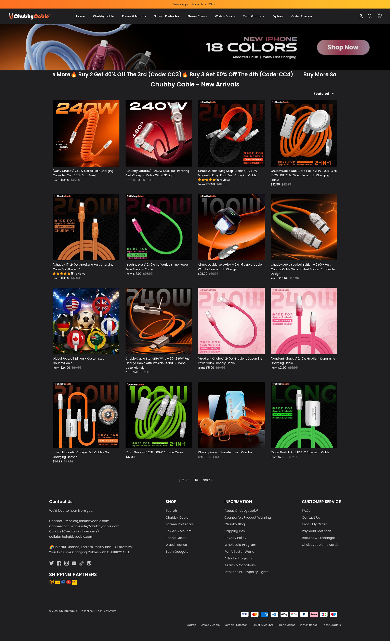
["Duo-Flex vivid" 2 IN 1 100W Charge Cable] (159, 415)
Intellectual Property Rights (246, 572)
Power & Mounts (134, 16)
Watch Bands (225, 16)
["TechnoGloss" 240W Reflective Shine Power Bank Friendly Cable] (159, 227)
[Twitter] (51, 563)
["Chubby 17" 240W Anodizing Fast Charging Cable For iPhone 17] (86, 227)
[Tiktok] (81, 563)
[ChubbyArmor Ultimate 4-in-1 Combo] (231, 415)
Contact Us (311, 517)
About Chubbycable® (241, 510)
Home (80, 16)
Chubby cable (103, 16)
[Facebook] (59, 563)
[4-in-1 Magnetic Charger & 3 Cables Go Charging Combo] (86, 415)
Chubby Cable (177, 517)
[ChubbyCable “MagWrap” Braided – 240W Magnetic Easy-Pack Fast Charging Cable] (231, 133)
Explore (277, 16)
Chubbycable (68, 611)
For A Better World (239, 551)
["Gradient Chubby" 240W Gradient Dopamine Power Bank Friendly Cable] (231, 321)
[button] (207, 180)
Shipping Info (234, 531)
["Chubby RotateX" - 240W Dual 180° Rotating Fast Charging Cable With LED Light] (159, 133)
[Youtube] (74, 563)
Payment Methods (316, 531)
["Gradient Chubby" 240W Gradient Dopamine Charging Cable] (304, 321)
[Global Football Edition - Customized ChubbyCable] (86, 321)
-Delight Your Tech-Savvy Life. (97, 611)
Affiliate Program (238, 558)
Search (171, 510)
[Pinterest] (89, 563)
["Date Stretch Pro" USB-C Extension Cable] (304, 415)
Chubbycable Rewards (320, 544)
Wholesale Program (240, 544)
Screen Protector (166, 16)
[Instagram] (66, 563)
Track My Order (314, 524)
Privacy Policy (235, 537)
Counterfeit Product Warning (247, 517)
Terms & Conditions (240, 565)
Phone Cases (197, 16)
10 (196, 480)
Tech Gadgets (253, 16)
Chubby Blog (234, 524)
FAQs (306, 510)
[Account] (360, 16)
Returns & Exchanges (319, 537)
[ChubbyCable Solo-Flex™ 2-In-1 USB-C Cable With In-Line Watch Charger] (231, 227)
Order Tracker (301, 16)
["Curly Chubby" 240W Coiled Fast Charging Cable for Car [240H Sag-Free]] (86, 133)
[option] (195, 47)
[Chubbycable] (29, 16)
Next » (207, 480)
